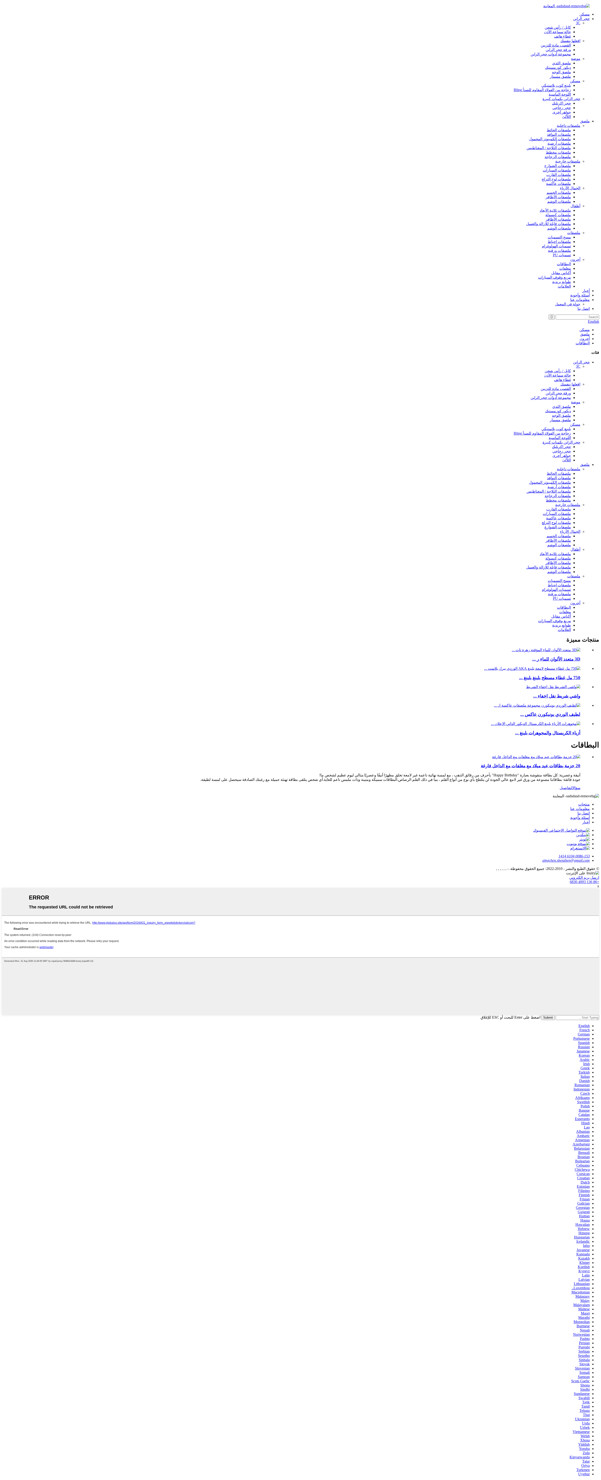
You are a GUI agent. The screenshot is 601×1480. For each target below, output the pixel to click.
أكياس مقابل (561, 273)
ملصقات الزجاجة (558, 157)
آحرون (575, 259)
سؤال (576, 788)
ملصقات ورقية (559, 251)
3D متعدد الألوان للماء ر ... (556, 659)
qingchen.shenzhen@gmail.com (566, 860)
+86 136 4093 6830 (584, 882)
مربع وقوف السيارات (554, 277)
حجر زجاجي (561, 108)
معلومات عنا (580, 300)
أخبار (586, 291)
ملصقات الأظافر (558, 197)
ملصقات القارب (558, 175)
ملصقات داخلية (568, 126)
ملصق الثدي (561, 63)
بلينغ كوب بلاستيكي (556, 85)
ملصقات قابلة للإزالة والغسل (548, 224)
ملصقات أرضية (559, 143)
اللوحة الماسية (560, 94)
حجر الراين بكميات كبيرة (561, 99)
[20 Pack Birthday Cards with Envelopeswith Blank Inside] (536, 757)
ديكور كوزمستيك (558, 68)
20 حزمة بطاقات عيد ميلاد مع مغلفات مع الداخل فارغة (530, 765)
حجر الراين (581, 19)
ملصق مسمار (560, 76)
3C (578, 23)
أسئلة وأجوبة (580, 295)
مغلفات (565, 268)
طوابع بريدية (561, 282)
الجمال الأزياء (570, 188)
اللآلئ (566, 117)
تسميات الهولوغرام (556, 246)
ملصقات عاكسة (558, 184)
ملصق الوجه (561, 72)
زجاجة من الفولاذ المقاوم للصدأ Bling (542, 90)
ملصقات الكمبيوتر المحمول (550, 139)
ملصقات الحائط (559, 130)
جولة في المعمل (567, 304)
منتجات (584, 804)
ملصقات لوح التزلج (556, 179)
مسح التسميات (559, 237)
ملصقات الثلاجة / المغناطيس (549, 148)
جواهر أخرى (561, 112)
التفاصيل (566, 788)
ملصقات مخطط (558, 152)
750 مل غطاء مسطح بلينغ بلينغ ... (549, 677)
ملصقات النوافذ (559, 134)
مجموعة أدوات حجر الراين (551, 54)
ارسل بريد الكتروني (584, 878)
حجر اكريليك (561, 103)
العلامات (564, 286)
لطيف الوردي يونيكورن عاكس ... (550, 714)
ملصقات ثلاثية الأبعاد (555, 210)
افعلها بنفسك (570, 41)
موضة (575, 59)
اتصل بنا (584, 309)
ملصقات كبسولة (558, 215)
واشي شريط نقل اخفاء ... (556, 695)
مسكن (584, 14)
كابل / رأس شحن (558, 27)
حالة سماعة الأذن (557, 32)
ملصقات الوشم (559, 201)
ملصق (585, 121)
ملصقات (573, 233)
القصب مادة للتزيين (556, 45)
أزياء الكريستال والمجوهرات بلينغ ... (547, 732)
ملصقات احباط (559, 242)
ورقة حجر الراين (558, 50)
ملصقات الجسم (559, 193)
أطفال (575, 206)
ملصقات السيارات (557, 170)
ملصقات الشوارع (557, 166)
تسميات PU (562, 255)
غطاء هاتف (562, 36)
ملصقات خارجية (567, 161)
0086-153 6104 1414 (574, 856)
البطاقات (564, 264)
